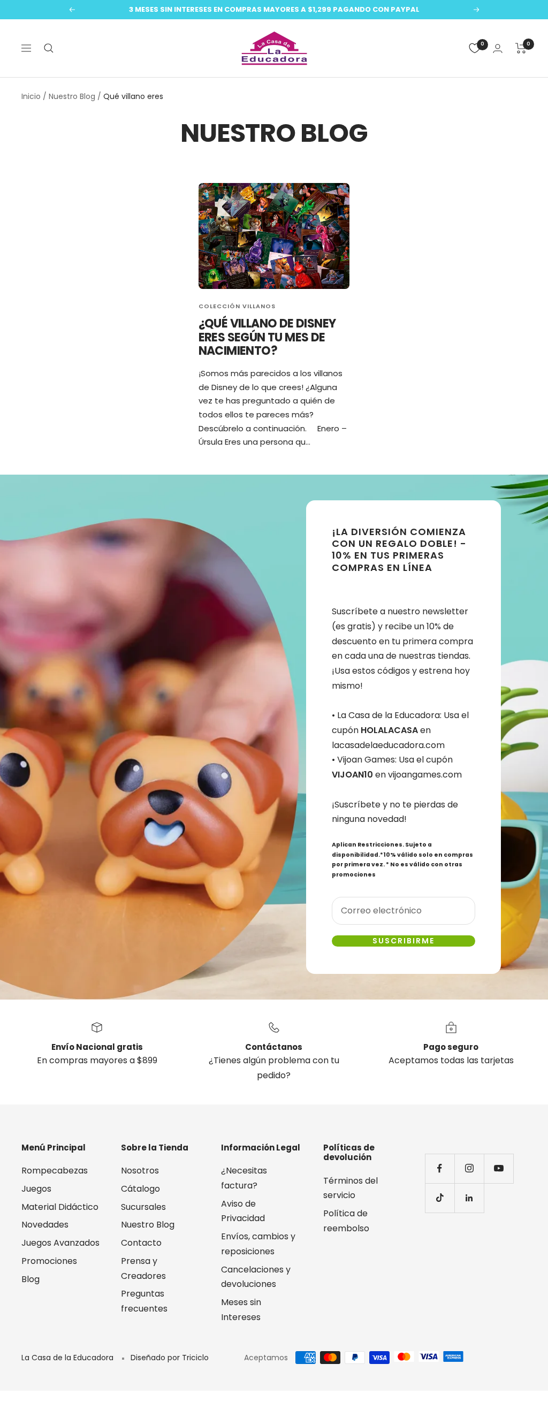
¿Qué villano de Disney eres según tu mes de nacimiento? (267, 337)
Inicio (31, 96)
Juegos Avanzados (60, 1243)
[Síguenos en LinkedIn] (469, 1198)
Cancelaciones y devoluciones (256, 1277)
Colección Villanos (237, 306)
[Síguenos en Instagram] (469, 1168)
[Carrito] (521, 48)
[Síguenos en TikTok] (439, 1198)
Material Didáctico (59, 1207)
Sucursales (143, 1207)
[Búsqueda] (49, 48)
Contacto (141, 1243)
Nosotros (140, 1170)
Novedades (44, 1224)
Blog (30, 1279)
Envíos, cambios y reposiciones (258, 1243)
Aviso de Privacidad (243, 1211)
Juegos (36, 1189)
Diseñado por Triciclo (170, 1357)
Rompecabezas (54, 1170)
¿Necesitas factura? (244, 1178)
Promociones (49, 1261)
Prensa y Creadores (143, 1268)
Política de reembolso (346, 1220)
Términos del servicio (350, 1188)
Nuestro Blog (72, 96)
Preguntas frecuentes (144, 1301)
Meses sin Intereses (241, 1309)
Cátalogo (140, 1189)
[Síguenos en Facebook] (439, 1168)
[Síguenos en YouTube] (498, 1168)
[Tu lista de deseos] (474, 48)
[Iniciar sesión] (498, 48)
